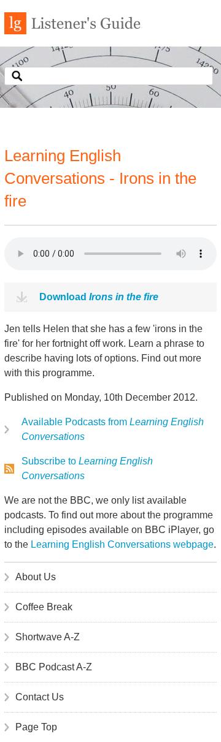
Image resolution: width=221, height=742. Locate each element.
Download (98, 297)
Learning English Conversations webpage (122, 544)
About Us (35, 577)
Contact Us (39, 697)
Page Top (36, 727)
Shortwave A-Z (47, 637)
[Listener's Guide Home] (72, 31)
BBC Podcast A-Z (53, 667)
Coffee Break (43, 607)
